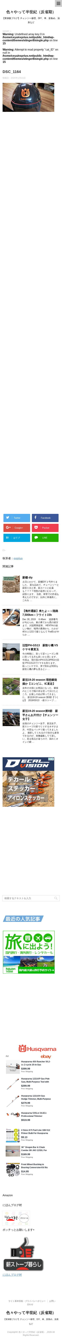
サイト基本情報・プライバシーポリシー (27, 1301)
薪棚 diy (28, 577)
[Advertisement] (31, 250)
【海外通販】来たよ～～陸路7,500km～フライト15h (40, 612)
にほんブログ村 (12, 1274)
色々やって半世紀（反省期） (31, 12)
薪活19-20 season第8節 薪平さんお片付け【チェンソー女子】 (40, 714)
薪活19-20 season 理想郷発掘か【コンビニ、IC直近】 (39, 681)
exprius (18, 558)
